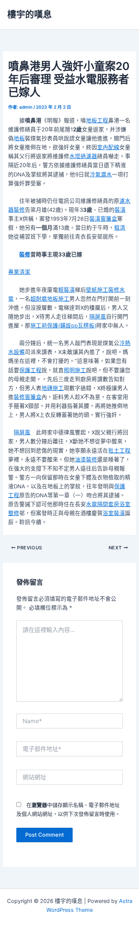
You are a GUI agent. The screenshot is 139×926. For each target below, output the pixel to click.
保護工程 (30, 370)
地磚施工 (53, 388)
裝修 (24, 254)
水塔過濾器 (83, 156)
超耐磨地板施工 (49, 299)
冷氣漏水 (101, 174)
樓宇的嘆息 (29, 14)
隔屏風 (97, 316)
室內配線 (108, 147)
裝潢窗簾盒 (103, 218)
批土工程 (119, 450)
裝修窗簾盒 (28, 397)
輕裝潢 (66, 290)
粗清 (119, 227)
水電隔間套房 (102, 504)
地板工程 (97, 120)
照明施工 (75, 370)
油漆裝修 (86, 459)
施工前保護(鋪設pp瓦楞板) (63, 325)
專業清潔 (19, 272)
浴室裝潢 (114, 513)
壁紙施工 (97, 290)
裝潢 (120, 210)
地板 (19, 138)
